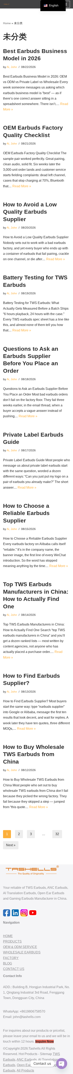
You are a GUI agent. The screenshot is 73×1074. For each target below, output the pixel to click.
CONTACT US (13, 969)
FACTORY (11, 958)
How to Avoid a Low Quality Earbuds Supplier (30, 211)
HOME (8, 936)
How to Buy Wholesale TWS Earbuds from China (33, 754)
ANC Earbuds (27, 1059)
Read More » (21, 186)
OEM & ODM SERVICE (20, 947)
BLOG (7, 963)
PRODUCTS (12, 941)
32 (57, 834)
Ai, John (12, 67)
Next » (10, 845)
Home (7, 23)
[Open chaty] (61, 1063)
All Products (25, 1070)
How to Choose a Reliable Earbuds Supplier (26, 513)
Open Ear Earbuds (30, 1065)
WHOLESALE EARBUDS (22, 952)
